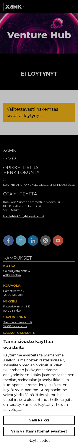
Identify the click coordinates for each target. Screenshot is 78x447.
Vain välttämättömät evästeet (39, 431)
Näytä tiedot (39, 441)
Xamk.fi (11, 158)
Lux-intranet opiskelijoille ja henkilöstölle (39, 184)
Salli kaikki (39, 420)
